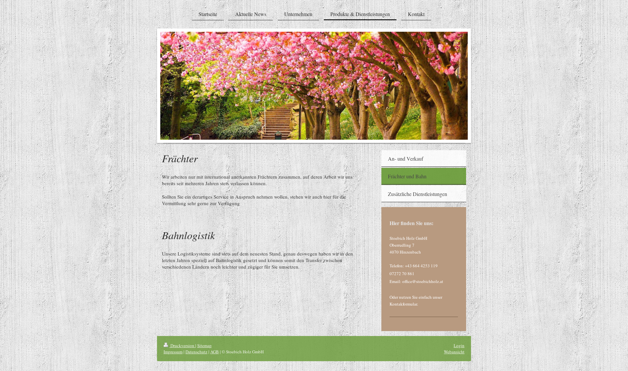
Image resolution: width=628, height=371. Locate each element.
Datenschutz (196, 352)
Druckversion (182, 345)
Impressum (173, 352)
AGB (214, 352)
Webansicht (454, 352)
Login (459, 345)
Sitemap (204, 345)
